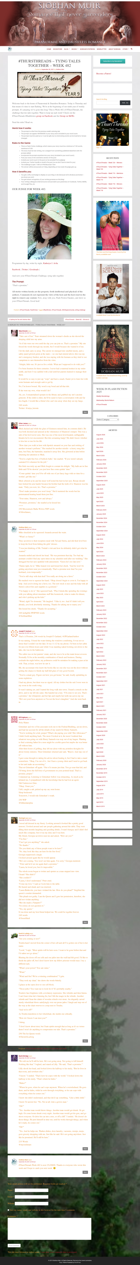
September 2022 (102, 631)
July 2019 (99, 790)
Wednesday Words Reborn (105, 400)
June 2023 (100, 593)
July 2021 (99, 689)
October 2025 (101, 476)
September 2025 (102, 481)
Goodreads (34, 269)
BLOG (66, 49)
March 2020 (100, 756)
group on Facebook (44, 116)
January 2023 (101, 614)
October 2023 (101, 577)
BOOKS (74, 49)
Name (11, 1190)
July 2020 (99, 739)
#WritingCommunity (68, 310)
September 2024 (102, 531)
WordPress (77, 1262)
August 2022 (100, 635)
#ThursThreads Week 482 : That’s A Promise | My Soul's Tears (46, 1049)
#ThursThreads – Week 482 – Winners (76, 319)
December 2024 (101, 518)
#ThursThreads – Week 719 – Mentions (109, 173)
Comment (13, 1216)
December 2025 (101, 468)
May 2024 (99, 547)
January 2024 (101, 564)
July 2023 (99, 589)
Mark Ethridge (23, 1056)
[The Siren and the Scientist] (112, 313)
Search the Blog (101, 99)
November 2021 (101, 673)
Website (11, 1203)
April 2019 (99, 802)
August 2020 (100, 735)
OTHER (125, 49)
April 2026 (99, 451)
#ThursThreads (25, 310)
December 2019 (101, 769)
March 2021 (100, 706)
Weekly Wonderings (102, 396)
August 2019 (100, 785)
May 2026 (99, 447)
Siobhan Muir (60, 69)
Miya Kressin (23, 331)
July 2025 (99, 489)
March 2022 (100, 656)
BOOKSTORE (57, 49)
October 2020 (101, 727)
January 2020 (101, 764)
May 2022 (99, 648)
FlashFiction (34, 310)
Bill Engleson (23, 717)
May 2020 (99, 748)
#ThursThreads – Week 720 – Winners (109, 163)
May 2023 (99, 597)
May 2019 (99, 798)
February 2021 (101, 710)
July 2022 (99, 639)
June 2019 (100, 794)
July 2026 (99, 439)
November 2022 (101, 622)
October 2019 (101, 777)
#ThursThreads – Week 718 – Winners (109, 184)
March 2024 (100, 556)
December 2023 (101, 568)
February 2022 (101, 660)
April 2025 (99, 501)
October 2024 (101, 526)
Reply (85, 412)
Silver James (23, 423)
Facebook (16, 269)
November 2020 (101, 723)
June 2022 (100, 643)
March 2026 (100, 455)
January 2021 (101, 714)
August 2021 (100, 685)
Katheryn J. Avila (50, 263)
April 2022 (99, 652)
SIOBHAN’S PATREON (87, 49)
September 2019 (102, 781)
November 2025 (101, 472)
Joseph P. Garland (25, 631)
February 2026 (101, 460)
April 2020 (99, 752)
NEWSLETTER (101, 49)
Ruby (60, 1262)
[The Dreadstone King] (112, 373)
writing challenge (80, 310)
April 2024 (99, 552)
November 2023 (101, 572)
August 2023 (100, 585)
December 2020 (101, 719)
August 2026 (100, 435)
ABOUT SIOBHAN (114, 49)
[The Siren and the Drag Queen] (112, 250)
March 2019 (100, 806)
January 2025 (101, 514)
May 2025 (99, 497)
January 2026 (101, 464)
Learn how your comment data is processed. (58, 1252)
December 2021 (101, 668)
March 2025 (100, 506)
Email (11, 1196)
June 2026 (100, 443)
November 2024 (101, 522)
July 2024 (99, 539)
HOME (49, 49)
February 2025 (101, 510)
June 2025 (100, 493)
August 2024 (100, 535)
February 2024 (101, 560)
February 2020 (101, 760)
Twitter (25, 269)
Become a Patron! (103, 73)
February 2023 (101, 610)
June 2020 (100, 744)
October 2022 (101, 627)
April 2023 (99, 602)
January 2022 (101, 664)
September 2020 (102, 731)
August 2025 (100, 485)
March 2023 (100, 606)
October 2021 (101, 677)
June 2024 (100, 543)
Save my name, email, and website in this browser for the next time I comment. (42, 1210)
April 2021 (99, 702)
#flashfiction (47, 310)
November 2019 (101, 773)
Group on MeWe (67, 116)
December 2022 (101, 618)
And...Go (125, 103)
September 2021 (102, 681)
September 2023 (102, 581)
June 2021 (100, 693)
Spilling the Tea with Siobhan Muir (20, 319)
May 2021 (99, 698)
